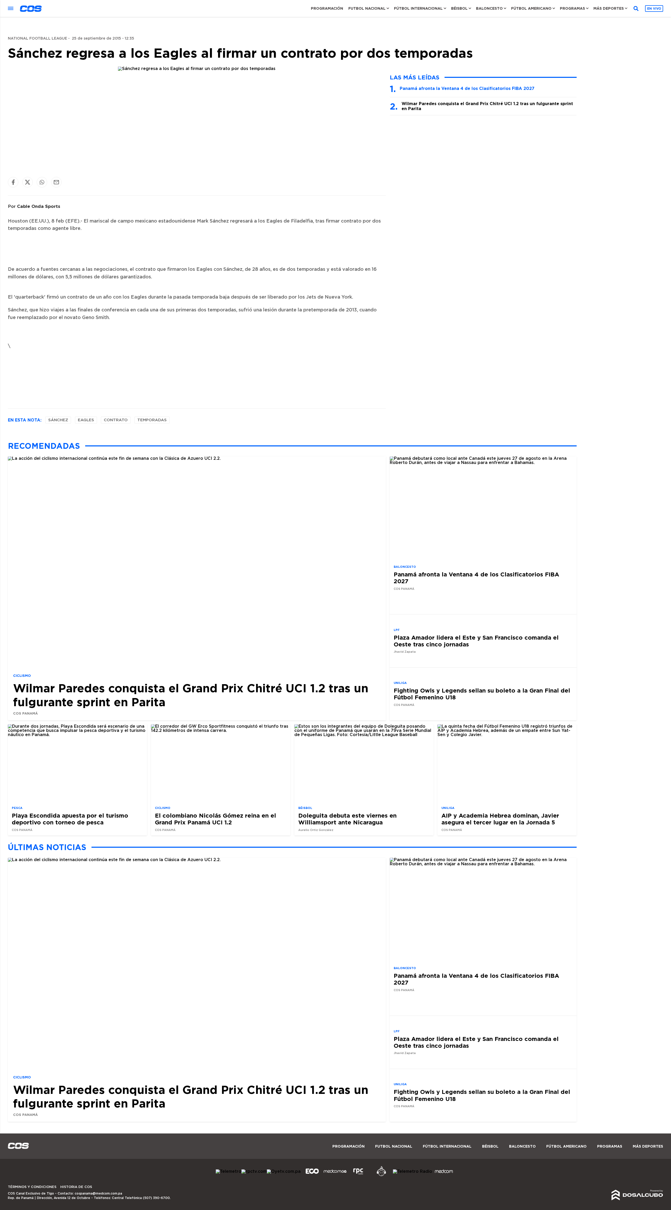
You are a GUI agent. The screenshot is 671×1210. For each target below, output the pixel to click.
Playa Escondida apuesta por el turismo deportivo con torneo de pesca (70, 818)
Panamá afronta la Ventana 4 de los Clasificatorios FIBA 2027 (467, 88)
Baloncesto (489, 8)
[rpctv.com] (254, 1171)
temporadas (152, 420)
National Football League (37, 38)
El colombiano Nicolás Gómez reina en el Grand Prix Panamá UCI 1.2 (215, 818)
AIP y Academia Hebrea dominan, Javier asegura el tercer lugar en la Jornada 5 (500, 818)
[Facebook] (13, 182)
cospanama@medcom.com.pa (98, 1193)
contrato (116, 420)
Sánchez (58, 420)
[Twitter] (27, 182)
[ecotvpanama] (312, 1175)
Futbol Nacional (367, 8)
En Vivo (654, 8)
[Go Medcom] (335, 1175)
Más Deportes (608, 8)
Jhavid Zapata (405, 651)
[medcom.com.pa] (443, 1175)
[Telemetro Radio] (412, 1171)
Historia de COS (76, 1187)
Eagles (86, 420)
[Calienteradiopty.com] (381, 1175)
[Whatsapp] (42, 182)
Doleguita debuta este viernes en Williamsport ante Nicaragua (347, 818)
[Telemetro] (228, 1171)
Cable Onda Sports (38, 206)
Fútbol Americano (531, 8)
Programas (572, 8)
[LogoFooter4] (358, 1175)
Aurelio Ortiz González (315, 830)
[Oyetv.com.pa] (284, 1171)
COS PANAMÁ (25, 713)
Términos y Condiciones (32, 1187)
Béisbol (459, 8)
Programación (327, 8)
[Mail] (56, 182)
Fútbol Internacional (418, 8)
